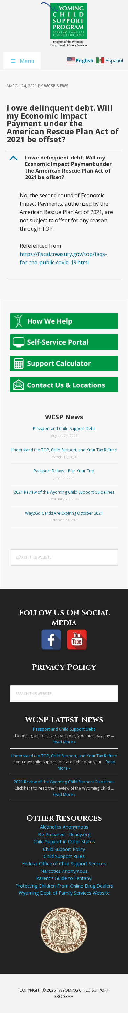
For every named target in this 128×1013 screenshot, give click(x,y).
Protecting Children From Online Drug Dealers (64, 886)
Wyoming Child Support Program (64, 24)
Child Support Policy (64, 849)
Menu (27, 61)
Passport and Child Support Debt (64, 428)
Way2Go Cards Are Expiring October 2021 (64, 513)
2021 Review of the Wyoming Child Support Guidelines (64, 492)
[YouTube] (76, 639)
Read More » (64, 742)
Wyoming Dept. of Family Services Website (64, 893)
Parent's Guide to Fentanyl (64, 878)
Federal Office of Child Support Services (64, 863)
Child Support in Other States (64, 841)
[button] (64, 167)
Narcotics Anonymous (64, 871)
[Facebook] (51, 639)
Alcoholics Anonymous (64, 827)
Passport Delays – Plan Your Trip (64, 471)
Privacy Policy (64, 667)
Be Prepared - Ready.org (64, 834)
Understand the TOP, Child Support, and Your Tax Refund (64, 450)
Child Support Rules (64, 856)
